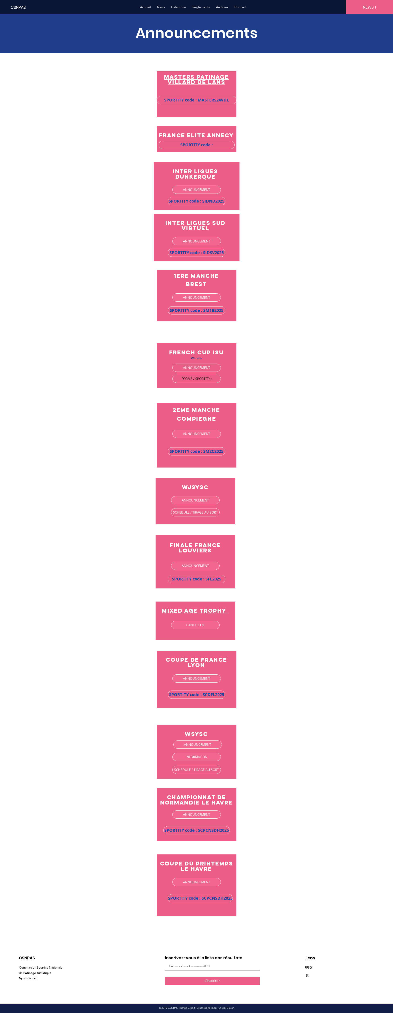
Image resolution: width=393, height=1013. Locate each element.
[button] (196, 100)
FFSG (308, 967)
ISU (307, 975)
